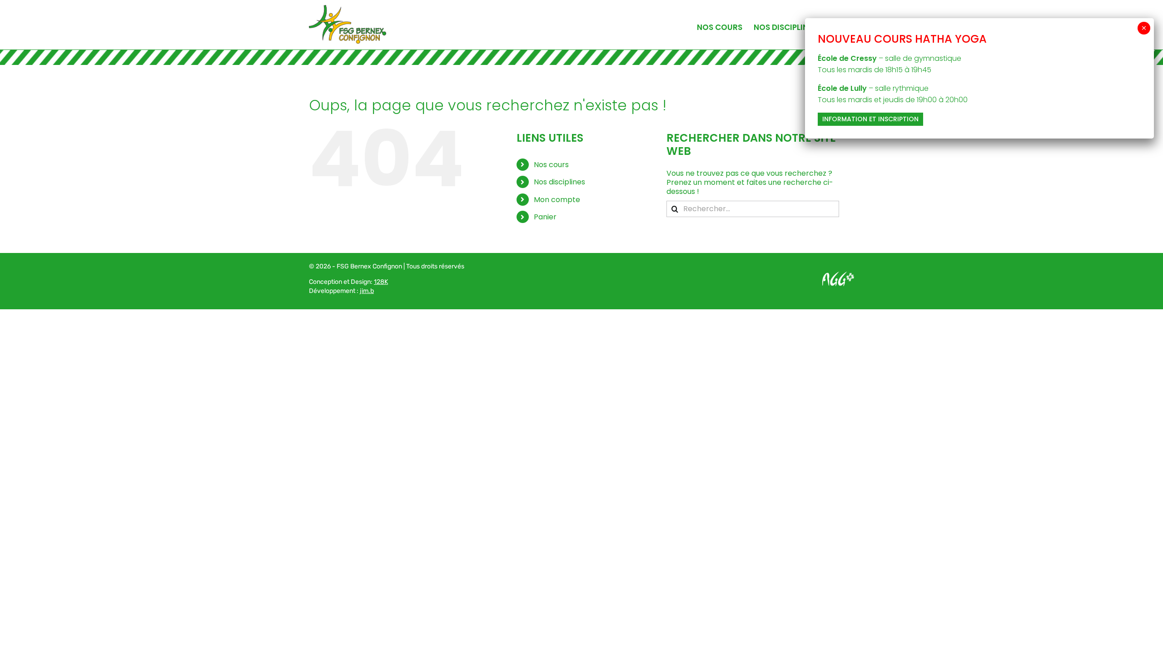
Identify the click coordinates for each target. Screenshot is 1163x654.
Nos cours (551, 164)
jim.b (367, 291)
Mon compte (557, 199)
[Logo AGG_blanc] (838, 275)
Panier (545, 217)
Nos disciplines (559, 182)
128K (381, 282)
